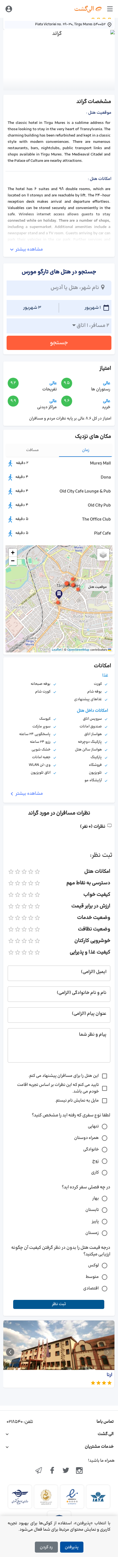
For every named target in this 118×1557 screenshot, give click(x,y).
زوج (95, 1161)
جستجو (59, 343)
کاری (95, 1172)
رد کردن (46, 1547)
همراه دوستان (86, 1138)
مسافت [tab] (32, 450)
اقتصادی (91, 1288)
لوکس (93, 1265)
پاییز (95, 1221)
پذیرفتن (71, 1547)
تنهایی (93, 1126)
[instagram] (79, 1471)
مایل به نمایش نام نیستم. (77, 1100)
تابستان (92, 1210)
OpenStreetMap (78, 649)
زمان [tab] (85, 450)
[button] (58, 602)
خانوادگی (91, 1149)
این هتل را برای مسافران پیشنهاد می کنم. (63, 1076)
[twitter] (66, 1471)
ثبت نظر (59, 1304)
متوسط (92, 1277)
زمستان (92, 1233)
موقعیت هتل (97, 587)
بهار (95, 1198)
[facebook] (52, 1471)
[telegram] (38, 1471)
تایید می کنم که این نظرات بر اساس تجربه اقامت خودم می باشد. (58, 1088)
